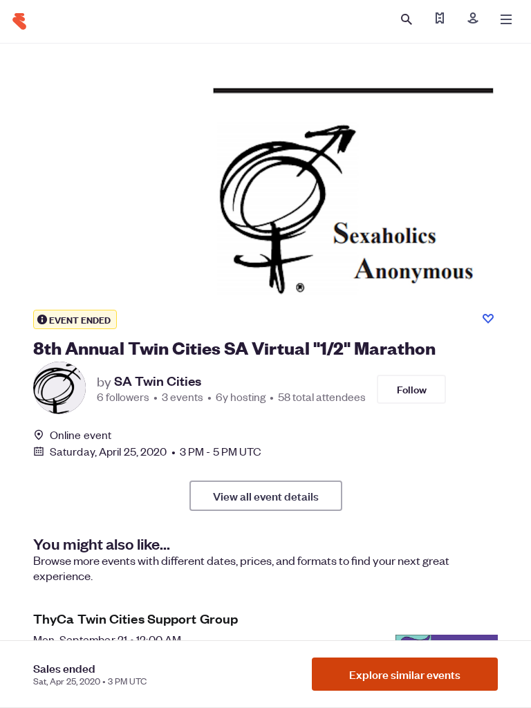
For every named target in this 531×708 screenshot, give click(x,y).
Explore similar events (404, 674)
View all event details (266, 495)
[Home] (19, 21)
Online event (80, 435)
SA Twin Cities (157, 381)
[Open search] (406, 19)
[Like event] (488, 318)
